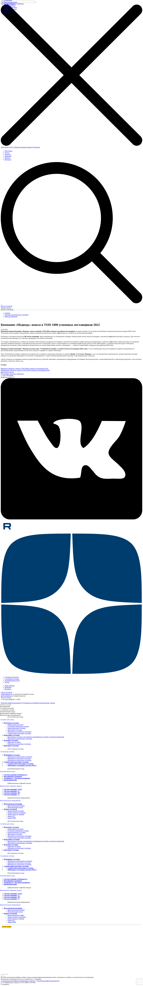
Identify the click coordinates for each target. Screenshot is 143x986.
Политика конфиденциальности (11, 703)
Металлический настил (15, 807)
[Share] (3, 974)
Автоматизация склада (12, 680)
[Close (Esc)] (1, 974)
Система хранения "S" (12, 794)
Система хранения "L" (12, 791)
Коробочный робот (10, 780)
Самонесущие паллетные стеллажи (19, 733)
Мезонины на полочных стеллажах (19, 744)
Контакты (37, 147)
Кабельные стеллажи (11, 745)
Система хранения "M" (12, 793)
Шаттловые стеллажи (15, 730)
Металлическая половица (16, 805)
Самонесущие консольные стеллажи (20, 764)
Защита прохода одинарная (17, 812)
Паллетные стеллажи (11, 723)
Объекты (17, 147)
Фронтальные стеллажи (15, 724)
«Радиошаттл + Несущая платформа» (17, 778)
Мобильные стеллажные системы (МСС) (22, 765)
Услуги (11, 147)
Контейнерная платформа (13, 776)
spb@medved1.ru (6, 696)
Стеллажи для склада (12, 677)
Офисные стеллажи (14, 742)
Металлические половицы (13, 804)
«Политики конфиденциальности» (48, 981)
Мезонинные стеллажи (12, 755)
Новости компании (11, 316)
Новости (30, 147)
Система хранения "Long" (13, 789)
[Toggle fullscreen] (5, 974)
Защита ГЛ (11, 816)
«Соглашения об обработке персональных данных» (18, 981)
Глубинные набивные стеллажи (18, 726)
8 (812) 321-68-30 (6, 306)
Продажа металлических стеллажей (16, 315)
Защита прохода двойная (16, 814)
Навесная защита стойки (16, 811)
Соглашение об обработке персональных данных (38, 703)
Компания (23, 147)
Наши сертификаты (10, 7)
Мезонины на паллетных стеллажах (19, 731)
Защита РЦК (12, 818)
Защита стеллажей (10, 809)
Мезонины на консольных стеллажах (20, 738)
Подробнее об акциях (9, 967)
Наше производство (10, 2)
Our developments (9, 4)
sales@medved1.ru (6, 694)
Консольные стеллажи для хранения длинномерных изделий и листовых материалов (36, 737)
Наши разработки (10, 6)
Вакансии (7, 11)
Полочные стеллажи (11, 740)
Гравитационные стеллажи (16, 728)
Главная (7, 313)
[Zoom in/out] (7, 974)
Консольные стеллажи (11, 735)
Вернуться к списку (7, 372)
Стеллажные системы (12, 679)
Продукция (5, 147)
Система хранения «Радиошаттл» (15, 775)
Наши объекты (9, 685)
